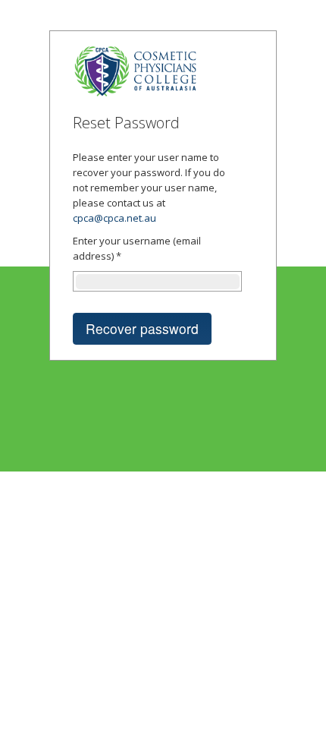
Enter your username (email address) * (137, 248)
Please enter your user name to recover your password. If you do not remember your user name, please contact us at (149, 187)
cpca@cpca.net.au (114, 218)
